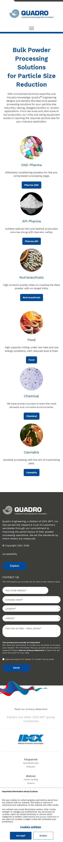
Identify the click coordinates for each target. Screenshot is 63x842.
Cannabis (31, 472)
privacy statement (48, 817)
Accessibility (9, 553)
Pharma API (31, 241)
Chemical (31, 416)
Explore (14, 566)
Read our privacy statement (31, 709)
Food (31, 360)
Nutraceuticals (31, 297)
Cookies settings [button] (30, 827)
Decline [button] (43, 836)
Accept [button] (20, 835)
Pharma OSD (31, 185)
